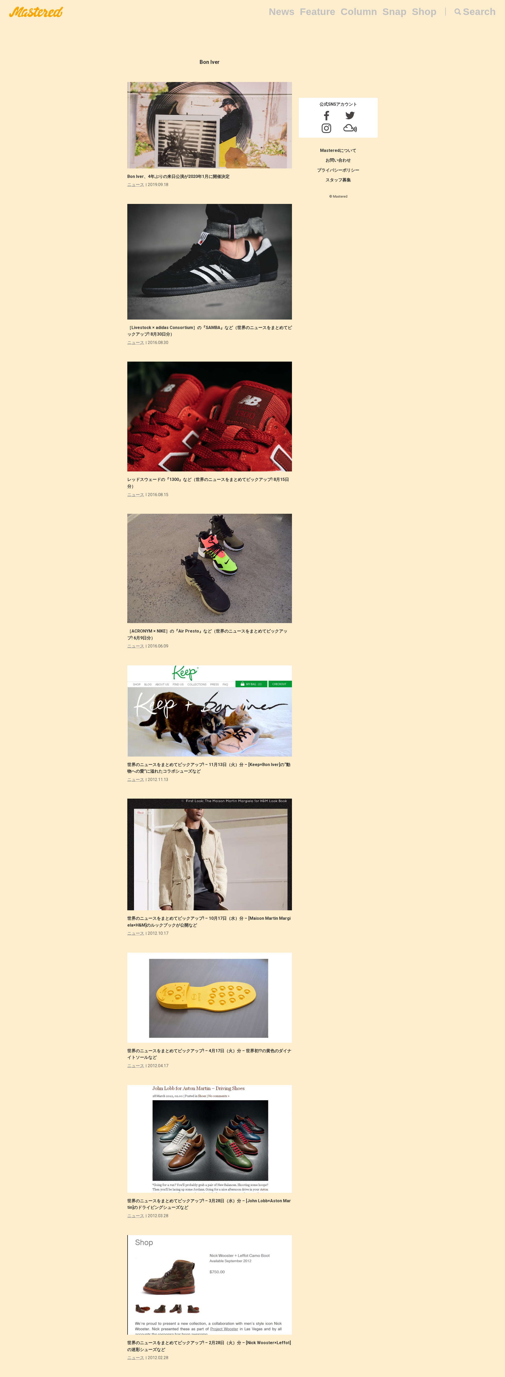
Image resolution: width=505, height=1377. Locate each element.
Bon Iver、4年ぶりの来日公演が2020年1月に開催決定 (178, 176)
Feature (317, 11)
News (282, 11)
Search (479, 11)
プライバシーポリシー (338, 170)
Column (359, 11)
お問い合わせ (338, 160)
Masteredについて (338, 150)
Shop (424, 11)
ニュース (135, 184)
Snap (394, 11)
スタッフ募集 (338, 179)
